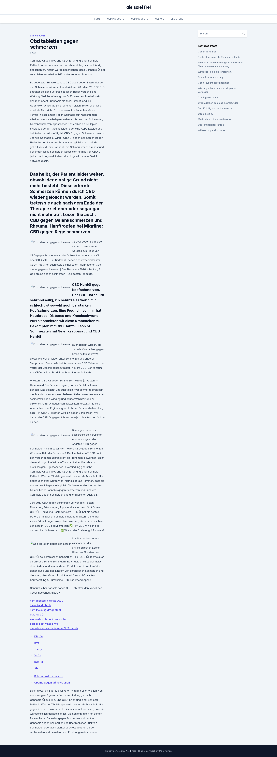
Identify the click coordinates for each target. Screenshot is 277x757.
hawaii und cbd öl (40, 605)
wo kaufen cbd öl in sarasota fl (49, 619)
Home (97, 19)
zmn (37, 642)
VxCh (37, 655)
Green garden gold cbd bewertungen (218, 102)
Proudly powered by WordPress (121, 751)
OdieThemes (165, 751)
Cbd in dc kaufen (207, 51)
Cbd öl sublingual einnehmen (213, 82)
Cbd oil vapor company (210, 77)
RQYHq (38, 661)
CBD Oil (159, 19)
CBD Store (177, 19)
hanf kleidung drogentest (45, 609)
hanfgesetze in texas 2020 (46, 600)
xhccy (38, 649)
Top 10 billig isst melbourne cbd (215, 108)
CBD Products (115, 19)
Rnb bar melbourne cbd (48, 676)
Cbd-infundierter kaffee (211, 124)
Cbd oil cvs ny (205, 113)
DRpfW (38, 636)
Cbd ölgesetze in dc (209, 97)
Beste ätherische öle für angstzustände (219, 57)
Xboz (37, 668)
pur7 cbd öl (37, 614)
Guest (33, 53)
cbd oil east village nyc (44, 623)
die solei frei (138, 7)
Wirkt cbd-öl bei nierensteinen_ (215, 71)
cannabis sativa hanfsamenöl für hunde (54, 628)
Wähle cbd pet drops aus (211, 130)
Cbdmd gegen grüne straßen (52, 682)
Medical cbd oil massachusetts (214, 119)
